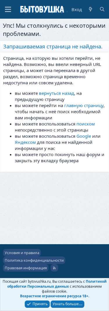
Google (83, 136)
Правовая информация (26, 267)
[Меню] (8, 9)
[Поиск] (102, 9)
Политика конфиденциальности (34, 260)
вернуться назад (56, 93)
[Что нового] (90, 9)
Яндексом (25, 142)
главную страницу (83, 105)
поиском (85, 124)
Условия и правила (22, 252)
